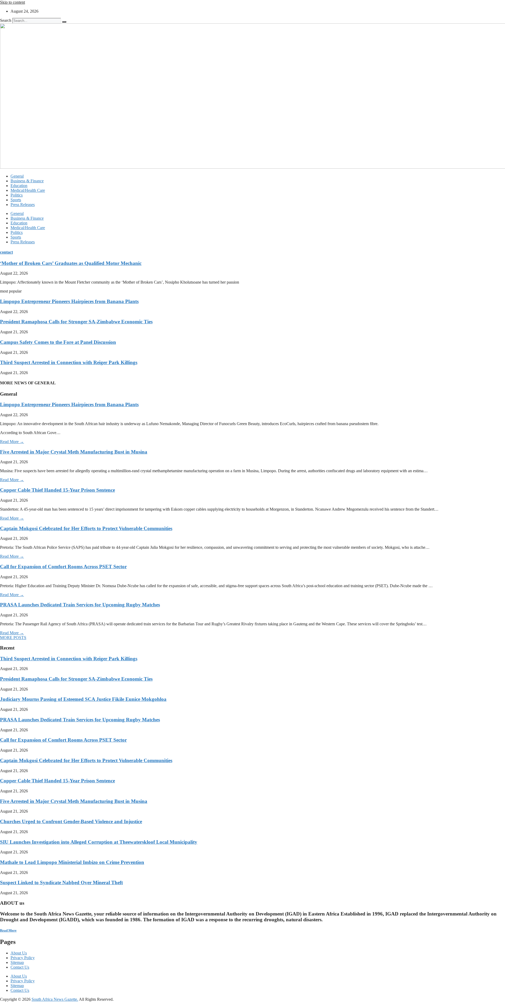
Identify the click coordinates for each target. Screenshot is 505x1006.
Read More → (12, 441)
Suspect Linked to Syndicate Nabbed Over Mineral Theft (61, 882)
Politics (17, 195)
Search (5, 20)
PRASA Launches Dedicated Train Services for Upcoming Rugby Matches (80, 604)
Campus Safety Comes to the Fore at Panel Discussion (58, 342)
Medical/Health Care (28, 190)
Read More (8, 930)
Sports (16, 200)
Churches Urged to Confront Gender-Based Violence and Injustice (71, 821)
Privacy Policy (23, 957)
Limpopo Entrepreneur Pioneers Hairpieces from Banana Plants (69, 301)
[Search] (64, 22)
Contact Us (20, 967)
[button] (13, 637)
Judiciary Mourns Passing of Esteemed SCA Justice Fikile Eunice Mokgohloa (83, 699)
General (17, 176)
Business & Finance (27, 181)
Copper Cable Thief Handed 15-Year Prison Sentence (57, 490)
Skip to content (12, 2)
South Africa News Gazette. (55, 999)
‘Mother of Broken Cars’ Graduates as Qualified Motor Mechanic (71, 263)
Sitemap (17, 962)
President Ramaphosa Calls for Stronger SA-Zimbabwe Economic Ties (76, 321)
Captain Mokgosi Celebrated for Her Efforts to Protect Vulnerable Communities (86, 528)
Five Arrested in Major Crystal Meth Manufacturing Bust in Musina (73, 452)
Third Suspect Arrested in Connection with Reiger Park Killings (68, 362)
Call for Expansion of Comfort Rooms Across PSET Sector (63, 566)
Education (19, 185)
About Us (19, 953)
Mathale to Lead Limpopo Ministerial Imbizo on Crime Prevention (72, 862)
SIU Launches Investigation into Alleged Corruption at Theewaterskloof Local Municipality (98, 842)
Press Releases (23, 204)
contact (6, 252)
